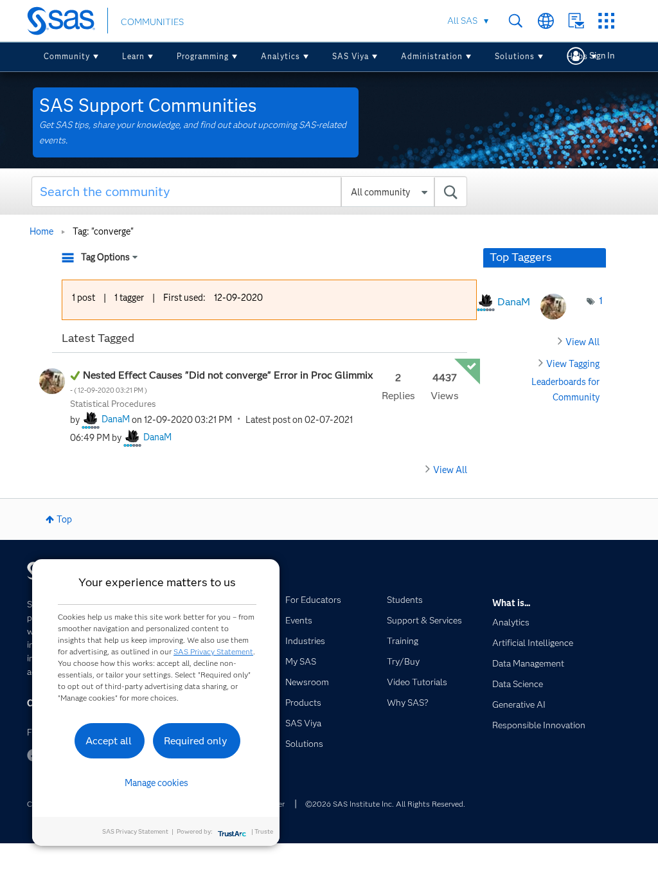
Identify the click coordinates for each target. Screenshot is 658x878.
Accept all (108, 741)
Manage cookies (156, 783)
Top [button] (64, 519)
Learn (133, 56)
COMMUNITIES (152, 22)
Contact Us (576, 21)
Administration (432, 56)
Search (516, 21)
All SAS (462, 20)
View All (450, 470)
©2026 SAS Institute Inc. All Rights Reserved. (385, 804)
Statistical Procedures (113, 404)
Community (67, 56)
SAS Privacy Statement (213, 651)
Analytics (280, 56)
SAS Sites (606, 21)
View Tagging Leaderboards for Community (565, 380)
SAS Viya (350, 56)
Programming (203, 56)
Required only (195, 741)
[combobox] (249, 191)
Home (41, 231)
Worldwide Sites (546, 21)
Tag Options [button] (105, 257)
